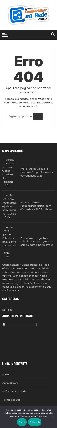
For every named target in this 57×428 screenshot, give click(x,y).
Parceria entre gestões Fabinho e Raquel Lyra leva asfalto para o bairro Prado (37, 242)
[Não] (53, 417)
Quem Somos (10, 383)
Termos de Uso (11, 400)
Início (5, 374)
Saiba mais (35, 422)
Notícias (7, 310)
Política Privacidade (14, 391)
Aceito (22, 422)
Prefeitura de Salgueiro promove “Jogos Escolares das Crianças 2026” (36, 172)
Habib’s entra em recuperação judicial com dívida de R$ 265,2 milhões (36, 206)
